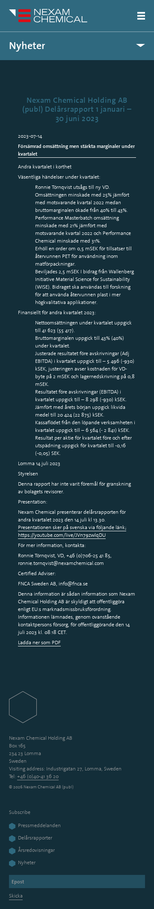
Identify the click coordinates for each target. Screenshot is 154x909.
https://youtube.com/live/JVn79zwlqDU (62, 535)
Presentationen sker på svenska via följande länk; (72, 527)
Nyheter (27, 45)
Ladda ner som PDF (39, 642)
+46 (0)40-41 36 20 (38, 776)
